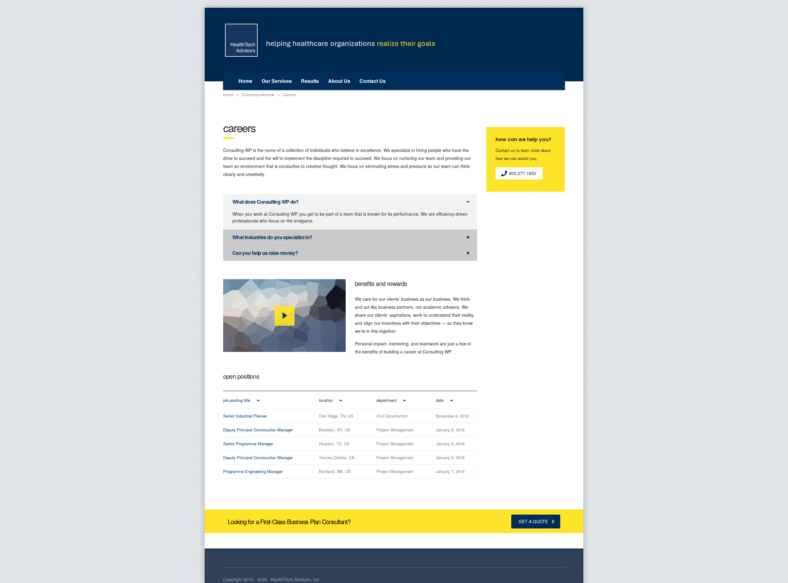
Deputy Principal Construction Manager (258, 430)
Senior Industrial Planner (245, 416)
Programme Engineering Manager (253, 471)
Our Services (277, 80)
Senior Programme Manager (248, 443)
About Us (339, 80)
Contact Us (373, 80)
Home (245, 80)
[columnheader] (264, 400)
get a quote (533, 521)
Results (310, 80)
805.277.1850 (522, 173)
